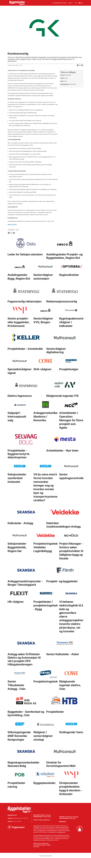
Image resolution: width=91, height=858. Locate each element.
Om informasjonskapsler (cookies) (42, 845)
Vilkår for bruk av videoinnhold (40, 843)
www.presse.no (61, 832)
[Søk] (75, 3)
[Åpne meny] (80, 3)
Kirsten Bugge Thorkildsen (71, 816)
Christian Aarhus (47, 816)
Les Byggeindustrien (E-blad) (59, 3)
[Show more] (71, 87)
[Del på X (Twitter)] (80, 65)
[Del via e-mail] (82, 65)
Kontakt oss (62, 821)
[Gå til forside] (17, 3)
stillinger (11, 229)
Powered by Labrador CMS (45, 855)
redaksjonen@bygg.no (44, 819)
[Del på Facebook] (78, 65)
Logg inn (70, 3)
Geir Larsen (73, 818)
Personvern (36, 846)
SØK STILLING (12, 224)
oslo (17, 229)
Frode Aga (48, 815)
